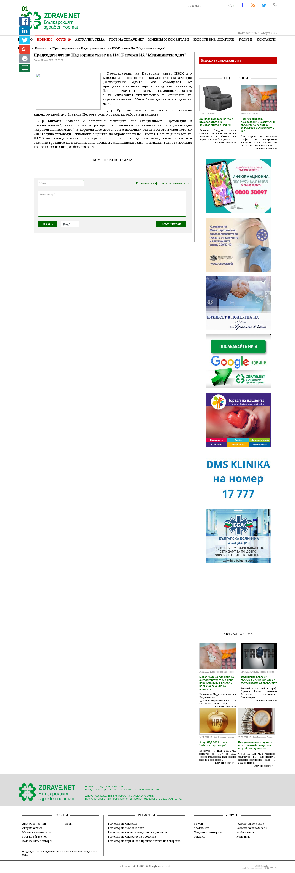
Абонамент (201, 828)
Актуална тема (90, 39)
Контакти (266, 39)
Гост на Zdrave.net (34, 836)
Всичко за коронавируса (221, 60)
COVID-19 (63, 39)
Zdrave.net (126, 866)
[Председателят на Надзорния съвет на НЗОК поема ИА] (50, 21)
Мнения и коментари (168, 39)
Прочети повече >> (225, 142)
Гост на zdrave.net (126, 39)
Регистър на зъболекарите (126, 828)
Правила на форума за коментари (163, 183)
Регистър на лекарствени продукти (132, 836)
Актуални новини (34, 823)
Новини (44, 39)
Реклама (199, 836)
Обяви (69, 823)
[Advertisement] (198, 19)
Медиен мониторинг (208, 832)
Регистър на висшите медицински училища (137, 832)
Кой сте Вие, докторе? (214, 39)
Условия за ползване (250, 823)
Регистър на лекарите (123, 823)
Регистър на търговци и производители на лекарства (144, 841)
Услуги (245, 39)
